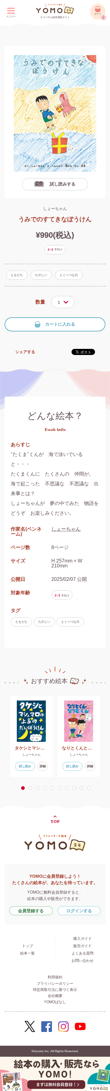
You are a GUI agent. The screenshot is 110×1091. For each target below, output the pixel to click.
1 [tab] (24, 788)
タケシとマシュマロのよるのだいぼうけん (31, 748)
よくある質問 (83, 953)
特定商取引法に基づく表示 (55, 990)
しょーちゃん (55, 208)
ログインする (79, 910)
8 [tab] (75, 788)
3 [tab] (39, 788)
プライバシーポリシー (55, 983)
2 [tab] (31, 788)
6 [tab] (61, 788)
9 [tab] (83, 788)
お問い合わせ (83, 960)
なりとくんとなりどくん (79, 748)
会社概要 (55, 996)
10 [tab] (90, 788)
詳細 (43, 766)
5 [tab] (53, 788)
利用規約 (55, 977)
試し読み (25, 766)
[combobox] (63, 302)
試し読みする (62, 183)
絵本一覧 (27, 953)
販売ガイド (82, 946)
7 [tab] (68, 788)
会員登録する (31, 910)
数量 (40, 302)
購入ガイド (82, 938)
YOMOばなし (55, 1002)
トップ (27, 946)
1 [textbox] (59, 302)
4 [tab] (46, 788)
